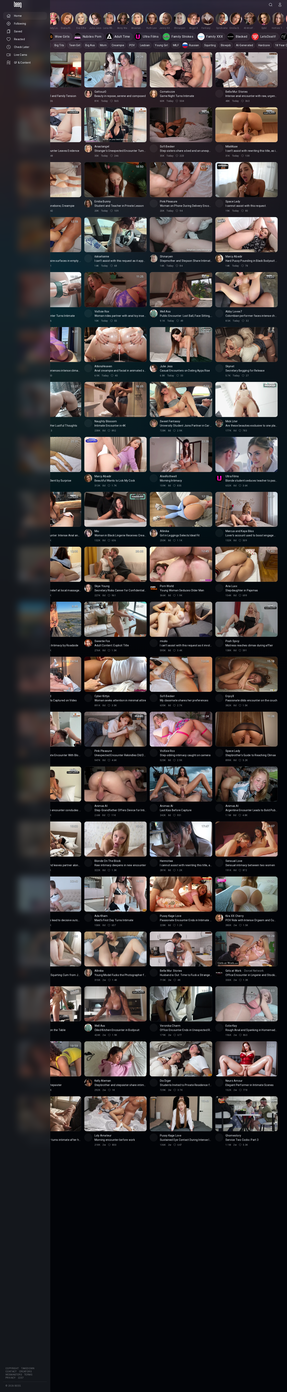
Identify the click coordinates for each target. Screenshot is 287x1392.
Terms (28, 1374)
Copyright (12, 1368)
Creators (25, 1371)
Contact (11, 1371)
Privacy (10, 1377)
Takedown (28, 1368)
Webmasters (13, 1374)
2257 (21, 1377)
